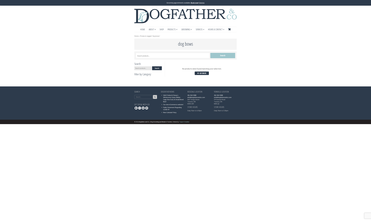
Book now (194, 3)
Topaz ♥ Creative (184, 122)
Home (142, 29)
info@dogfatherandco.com (196, 97)
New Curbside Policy (169, 112)
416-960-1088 (191, 95)
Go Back (202, 73)
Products (172, 29)
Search (222, 55)
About (151, 29)
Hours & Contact (215, 29)
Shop (162, 29)
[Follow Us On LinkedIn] (146, 108)
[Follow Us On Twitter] (143, 108)
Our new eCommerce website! (173, 104)
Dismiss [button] (202, 3)
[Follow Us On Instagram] (139, 108)
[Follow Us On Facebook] (136, 108)
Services (199, 29)
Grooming (185, 29)
